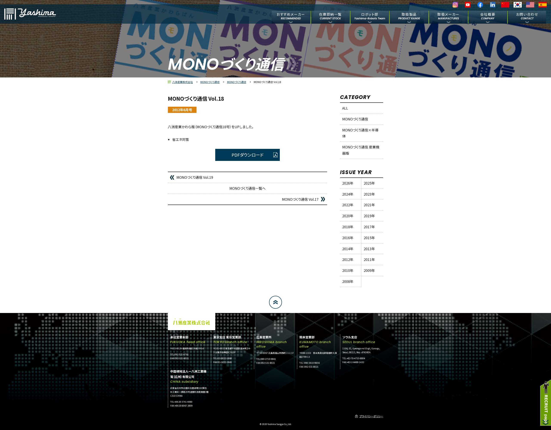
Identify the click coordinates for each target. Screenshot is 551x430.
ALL (345, 108)
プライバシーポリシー (371, 416)
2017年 (369, 226)
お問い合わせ (527, 16)
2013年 (369, 248)
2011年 (369, 259)
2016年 (347, 237)
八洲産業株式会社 (182, 82)
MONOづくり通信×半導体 (360, 133)
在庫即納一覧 (330, 16)
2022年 (347, 204)
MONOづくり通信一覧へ (247, 188)
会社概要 (487, 16)
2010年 (347, 270)
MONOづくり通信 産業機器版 (360, 150)
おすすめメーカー (291, 16)
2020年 (347, 215)
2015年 (369, 237)
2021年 (369, 204)
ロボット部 (369, 16)
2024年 (347, 194)
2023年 (369, 194)
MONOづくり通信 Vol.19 (194, 177)
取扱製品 (409, 16)
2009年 (369, 270)
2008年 (347, 281)
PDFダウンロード (247, 155)
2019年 (369, 215)
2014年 (347, 248)
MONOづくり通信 (210, 82)
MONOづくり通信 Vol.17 (300, 199)
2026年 (347, 183)
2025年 (369, 183)
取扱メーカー (448, 16)
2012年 (347, 259)
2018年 (347, 226)
